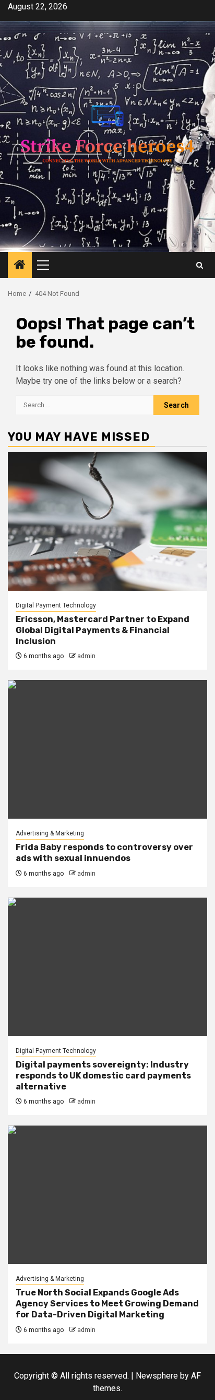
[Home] (20, 265)
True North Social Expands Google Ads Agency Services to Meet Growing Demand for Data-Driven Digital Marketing (107, 1303)
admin (86, 656)
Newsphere (157, 1376)
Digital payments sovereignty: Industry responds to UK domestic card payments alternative (103, 1076)
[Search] (199, 265)
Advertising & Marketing (50, 833)
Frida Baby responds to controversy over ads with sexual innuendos (104, 852)
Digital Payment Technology (56, 605)
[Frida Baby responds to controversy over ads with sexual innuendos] (107, 749)
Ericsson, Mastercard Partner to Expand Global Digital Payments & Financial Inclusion (102, 630)
